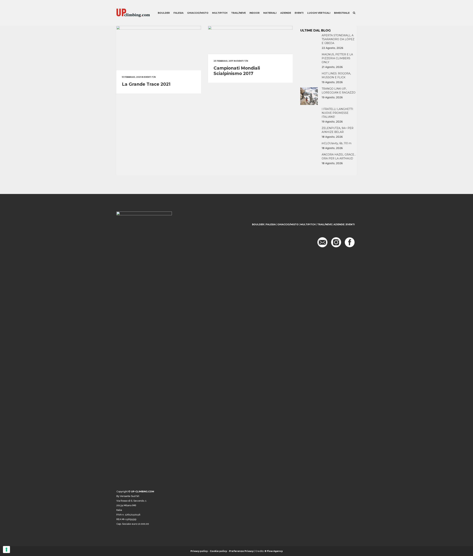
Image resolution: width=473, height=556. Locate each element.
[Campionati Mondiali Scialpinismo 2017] (250, 40)
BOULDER (258, 224)
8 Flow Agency (274, 551)
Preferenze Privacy (241, 551)
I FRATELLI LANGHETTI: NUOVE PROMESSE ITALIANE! (337, 112)
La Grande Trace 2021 (146, 84)
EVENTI (350, 224)
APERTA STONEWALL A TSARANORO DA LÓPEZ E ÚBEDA (338, 39)
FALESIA (271, 224)
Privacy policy (199, 551)
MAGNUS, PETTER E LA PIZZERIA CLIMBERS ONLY (337, 58)
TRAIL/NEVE (324, 224)
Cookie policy (218, 551)
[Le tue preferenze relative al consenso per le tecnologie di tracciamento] (6, 549)
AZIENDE (339, 224)
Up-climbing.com (142, 491)
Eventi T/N (150, 77)
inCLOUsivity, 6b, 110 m (336, 143)
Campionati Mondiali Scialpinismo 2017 (237, 71)
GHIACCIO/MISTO (288, 224)
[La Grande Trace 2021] (158, 48)
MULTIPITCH (308, 224)
